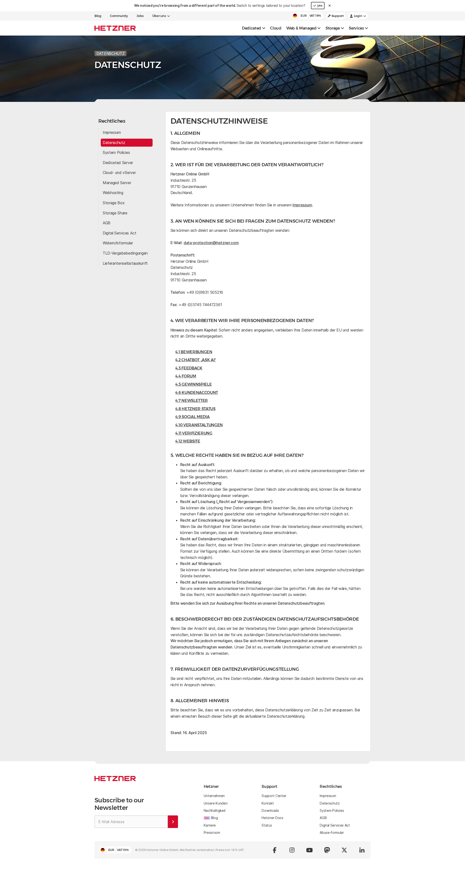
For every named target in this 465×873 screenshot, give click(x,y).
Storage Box (113, 202)
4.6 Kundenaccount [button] (196, 392)
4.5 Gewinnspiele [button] (193, 384)
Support (337, 16)
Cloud (275, 28)
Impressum (112, 132)
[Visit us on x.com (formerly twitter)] (344, 850)
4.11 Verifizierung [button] (193, 433)
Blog (97, 16)
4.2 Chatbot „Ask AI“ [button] (195, 360)
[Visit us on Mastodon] (327, 850)
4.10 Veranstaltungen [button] (199, 425)
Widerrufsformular (118, 243)
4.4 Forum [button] (185, 376)
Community (119, 16)
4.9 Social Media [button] (192, 416)
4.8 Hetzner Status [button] (195, 408)
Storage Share (115, 213)
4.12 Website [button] (187, 441)
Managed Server (117, 182)
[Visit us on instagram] (292, 850)
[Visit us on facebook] (274, 850)
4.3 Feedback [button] (188, 368)
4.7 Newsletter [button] (191, 400)
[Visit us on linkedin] (362, 850)
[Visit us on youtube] (309, 850)
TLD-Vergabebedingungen (125, 253)
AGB (106, 222)
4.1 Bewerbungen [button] (193, 352)
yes (319, 5)
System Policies (116, 152)
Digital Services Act (119, 233)
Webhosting (113, 192)
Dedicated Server (118, 162)
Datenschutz (114, 142)
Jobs (140, 16)
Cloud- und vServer (119, 172)
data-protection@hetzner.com (211, 242)
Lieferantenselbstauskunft (125, 263)
